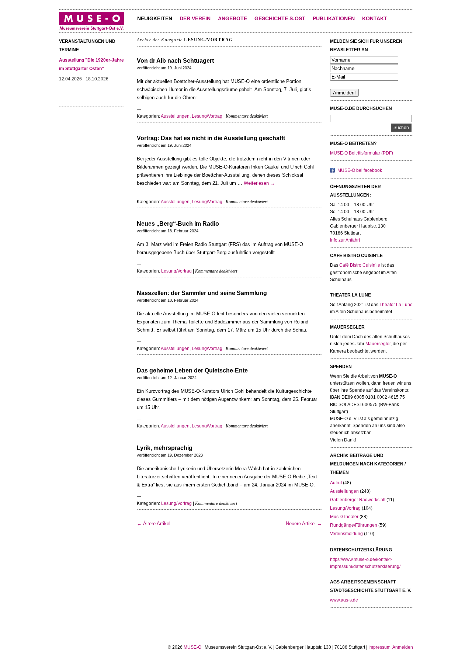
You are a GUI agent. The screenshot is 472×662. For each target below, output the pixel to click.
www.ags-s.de (344, 600)
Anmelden (402, 647)
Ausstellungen (175, 116)
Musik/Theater (344, 516)
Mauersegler (378, 343)
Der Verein (195, 18)
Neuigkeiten (154, 18)
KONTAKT (374, 18)
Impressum (379, 647)
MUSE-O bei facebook (359, 170)
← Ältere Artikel (153, 523)
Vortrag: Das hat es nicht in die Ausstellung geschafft (211, 138)
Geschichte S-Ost (279, 18)
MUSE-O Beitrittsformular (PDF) (361, 153)
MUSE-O (192, 647)
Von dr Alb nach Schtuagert (175, 61)
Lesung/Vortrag (207, 116)
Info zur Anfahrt (345, 240)
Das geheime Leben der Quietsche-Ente (192, 370)
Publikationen (334, 18)
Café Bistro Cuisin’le (359, 265)
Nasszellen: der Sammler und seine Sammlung (202, 293)
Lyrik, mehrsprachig (164, 448)
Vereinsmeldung (346, 533)
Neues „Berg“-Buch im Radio (178, 224)
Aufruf (336, 482)
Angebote (232, 18)
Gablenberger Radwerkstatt (357, 499)
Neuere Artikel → (304, 523)
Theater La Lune (396, 304)
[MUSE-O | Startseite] (91, 29)
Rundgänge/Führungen (353, 525)
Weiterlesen (259, 183)
